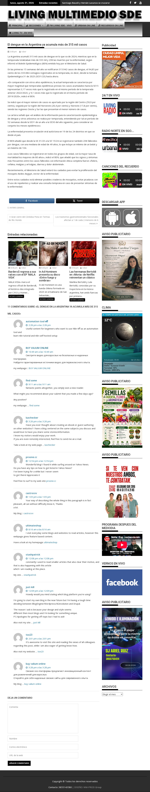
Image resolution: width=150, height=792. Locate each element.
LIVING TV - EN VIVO (22, 33)
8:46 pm (13, 268)
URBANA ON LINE (86, 25)
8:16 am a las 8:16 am (39, 529)
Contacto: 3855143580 (60, 787)
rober (23, 51)
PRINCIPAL (17, 25)
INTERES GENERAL (17, 208)
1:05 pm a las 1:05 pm (39, 496)
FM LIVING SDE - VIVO (61, 25)
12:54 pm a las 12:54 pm (40, 460)
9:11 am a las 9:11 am (39, 384)
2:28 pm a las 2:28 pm (39, 325)
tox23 (29, 634)
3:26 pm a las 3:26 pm (39, 421)
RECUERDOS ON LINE (112, 25)
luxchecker (32, 417)
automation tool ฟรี (37, 321)
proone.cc (31, 457)
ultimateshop (33, 525)
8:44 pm (44, 268)
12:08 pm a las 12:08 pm (40, 558)
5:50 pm (75, 268)
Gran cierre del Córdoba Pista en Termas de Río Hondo (29, 218)
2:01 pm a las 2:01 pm (39, 638)
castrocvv (31, 493)
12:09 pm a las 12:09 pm (40, 590)
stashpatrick (33, 554)
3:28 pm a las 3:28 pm (39, 667)
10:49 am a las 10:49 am (40, 351)
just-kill (30, 587)
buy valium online (36, 663)
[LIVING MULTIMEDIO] (75, 15)
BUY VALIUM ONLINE (37, 348)
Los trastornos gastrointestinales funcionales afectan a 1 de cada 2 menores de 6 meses (76, 220)
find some (31, 380)
